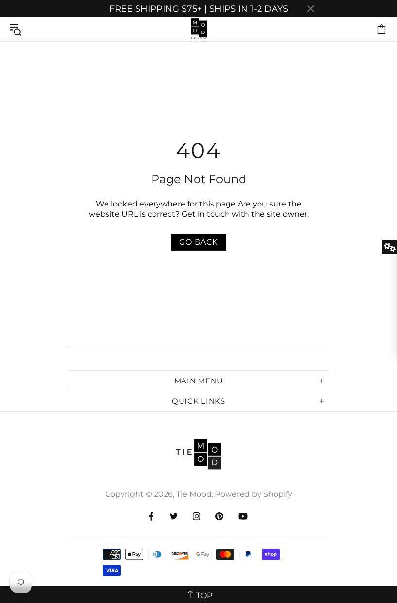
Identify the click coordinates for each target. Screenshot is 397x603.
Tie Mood (198, 29)
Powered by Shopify (253, 494)
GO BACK (198, 242)
